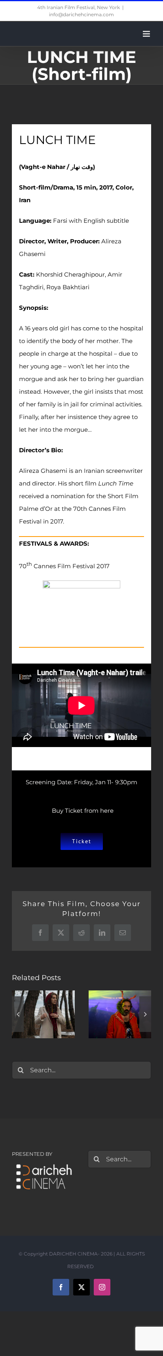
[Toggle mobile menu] (147, 34)
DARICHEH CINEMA (73, 1254)
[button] (18, 1014)
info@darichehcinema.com (81, 14)
